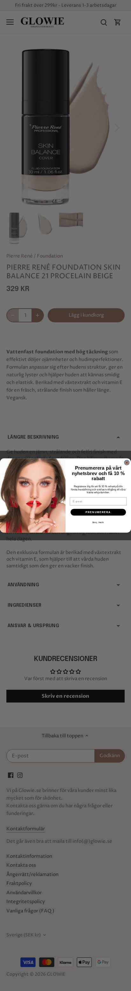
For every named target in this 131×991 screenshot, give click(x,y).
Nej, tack (98, 522)
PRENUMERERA (98, 512)
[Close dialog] (126, 462)
